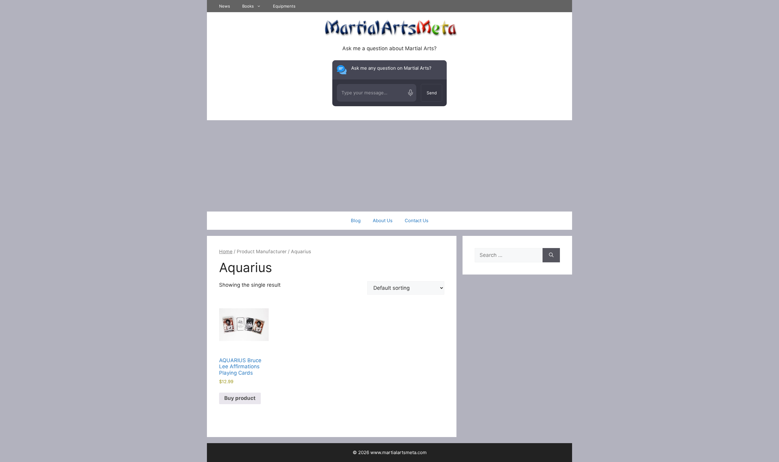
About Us (383, 220)
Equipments (284, 6)
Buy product (240, 398)
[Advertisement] (389, 165)
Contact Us (416, 220)
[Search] (551, 255)
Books (248, 6)
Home (225, 251)
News (224, 6)
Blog (356, 220)
